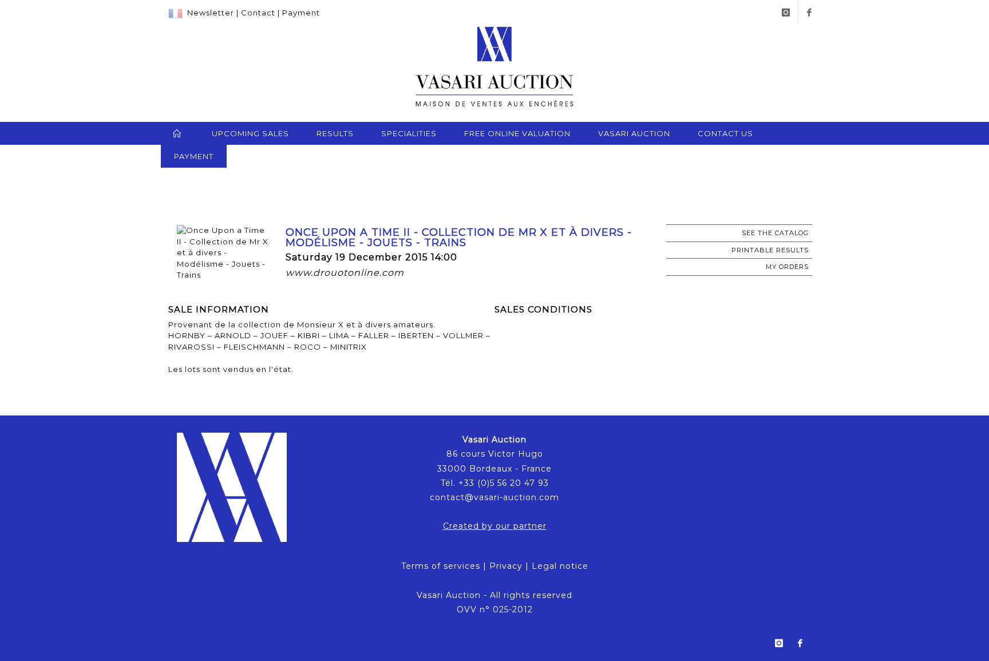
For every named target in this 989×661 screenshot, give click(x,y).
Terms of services (440, 566)
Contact (258, 12)
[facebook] (809, 12)
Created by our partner (495, 526)
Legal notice (560, 566)
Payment (301, 12)
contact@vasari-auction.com (494, 497)
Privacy (506, 566)
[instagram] (785, 12)
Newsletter (210, 12)
